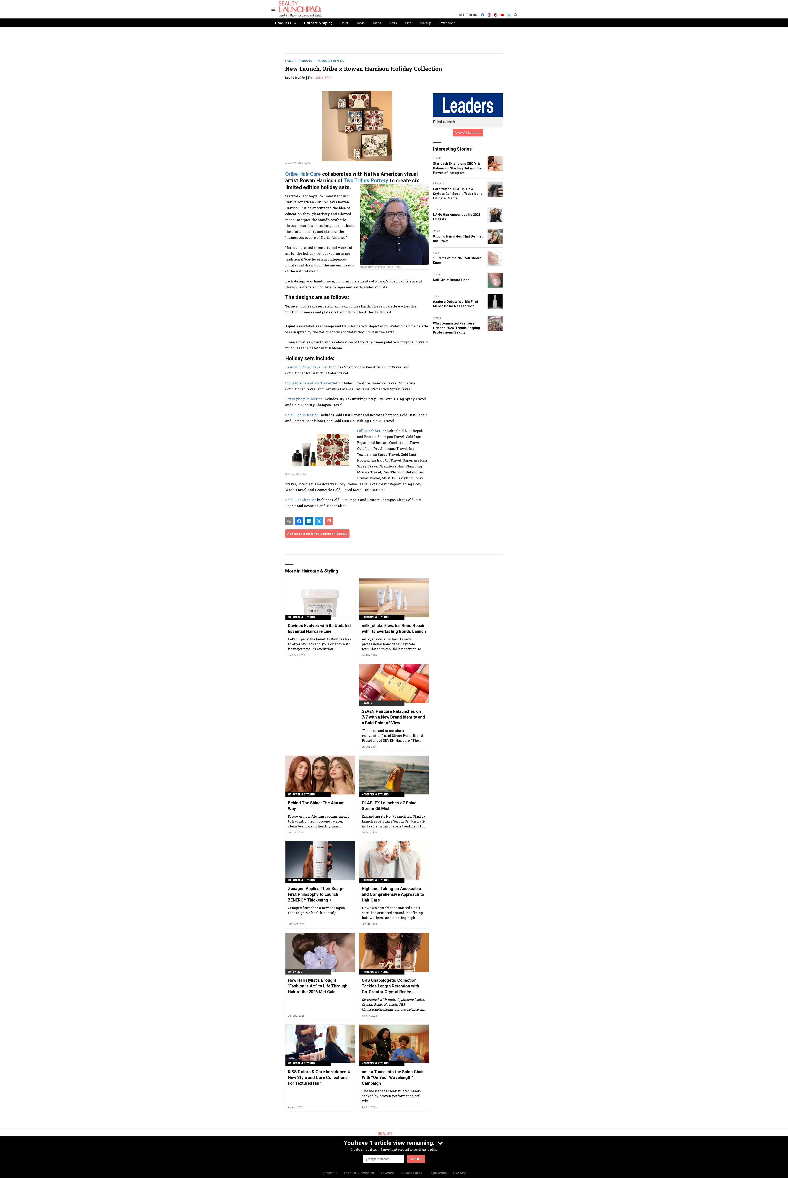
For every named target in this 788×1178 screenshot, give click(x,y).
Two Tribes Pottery (366, 181)
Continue (416, 1159)
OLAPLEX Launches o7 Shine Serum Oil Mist (389, 805)
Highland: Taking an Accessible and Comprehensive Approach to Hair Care (393, 894)
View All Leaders (468, 132)
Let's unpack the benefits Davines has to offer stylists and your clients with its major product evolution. (319, 644)
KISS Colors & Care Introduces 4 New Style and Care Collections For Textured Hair (319, 1077)
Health (436, 252)
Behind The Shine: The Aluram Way (316, 805)
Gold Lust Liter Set (300, 500)
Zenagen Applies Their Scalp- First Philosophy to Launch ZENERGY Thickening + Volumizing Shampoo (316, 894)
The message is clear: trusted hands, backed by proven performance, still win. (392, 1096)
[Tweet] (319, 521)
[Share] (299, 521)
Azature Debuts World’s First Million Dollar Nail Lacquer (455, 304)
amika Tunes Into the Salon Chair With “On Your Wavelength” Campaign (393, 1077)
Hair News (295, 971)
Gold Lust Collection (302, 415)
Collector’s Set (368, 430)
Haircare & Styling (330, 60)
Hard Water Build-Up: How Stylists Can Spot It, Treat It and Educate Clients (457, 193)
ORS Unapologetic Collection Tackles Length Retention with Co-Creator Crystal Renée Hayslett (390, 986)
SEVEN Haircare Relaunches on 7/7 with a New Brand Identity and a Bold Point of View (393, 717)
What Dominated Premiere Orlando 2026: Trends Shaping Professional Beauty (456, 328)
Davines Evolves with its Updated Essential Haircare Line (319, 628)
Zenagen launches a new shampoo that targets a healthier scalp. (316, 910)
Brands (437, 158)
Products (305, 60)
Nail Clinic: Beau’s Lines (451, 280)
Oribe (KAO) (324, 77)
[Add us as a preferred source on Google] (329, 521)
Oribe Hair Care (303, 174)
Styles (436, 231)
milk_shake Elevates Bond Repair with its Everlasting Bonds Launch (394, 628)
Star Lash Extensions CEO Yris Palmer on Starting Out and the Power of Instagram (457, 168)
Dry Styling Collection (304, 399)
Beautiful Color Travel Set (306, 367)
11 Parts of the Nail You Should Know (457, 260)
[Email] (289, 521)
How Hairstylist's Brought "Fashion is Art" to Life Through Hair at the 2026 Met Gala (317, 986)
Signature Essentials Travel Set (311, 383)
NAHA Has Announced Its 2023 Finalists (457, 217)
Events (437, 209)
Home (289, 60)
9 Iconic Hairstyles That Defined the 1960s (458, 238)
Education (438, 183)
